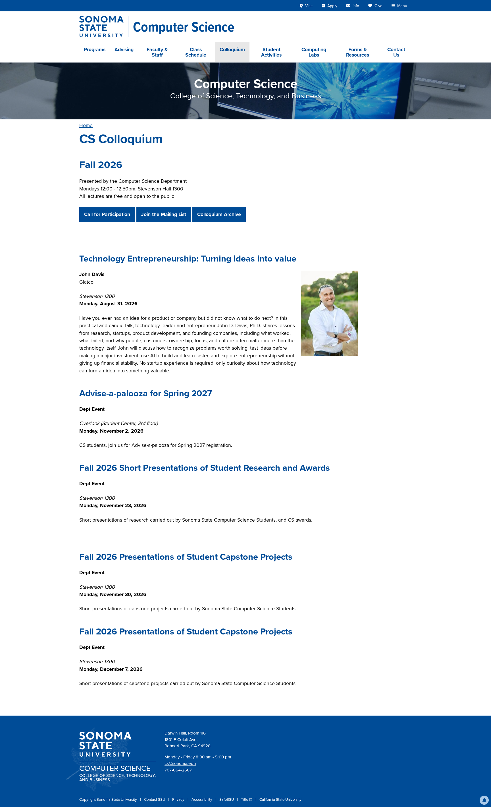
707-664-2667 (178, 770)
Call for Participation (107, 214)
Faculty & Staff (157, 52)
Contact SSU (155, 799)
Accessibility (202, 799)
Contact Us (396, 52)
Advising (124, 49)
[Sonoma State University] (103, 26)
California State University (280, 799)
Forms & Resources (357, 52)
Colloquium (232, 49)
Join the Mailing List (163, 214)
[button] (484, 800)
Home (86, 125)
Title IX (247, 799)
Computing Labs (313, 52)
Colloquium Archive (219, 214)
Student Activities (271, 52)
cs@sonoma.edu (180, 763)
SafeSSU (227, 799)
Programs (94, 49)
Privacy (178, 799)
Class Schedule (195, 52)
